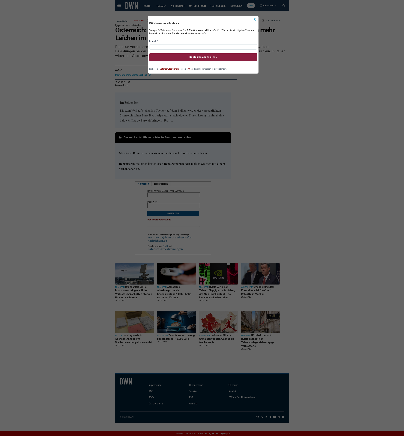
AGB (190, 69)
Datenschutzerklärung (169, 69)
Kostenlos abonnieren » (203, 57)
